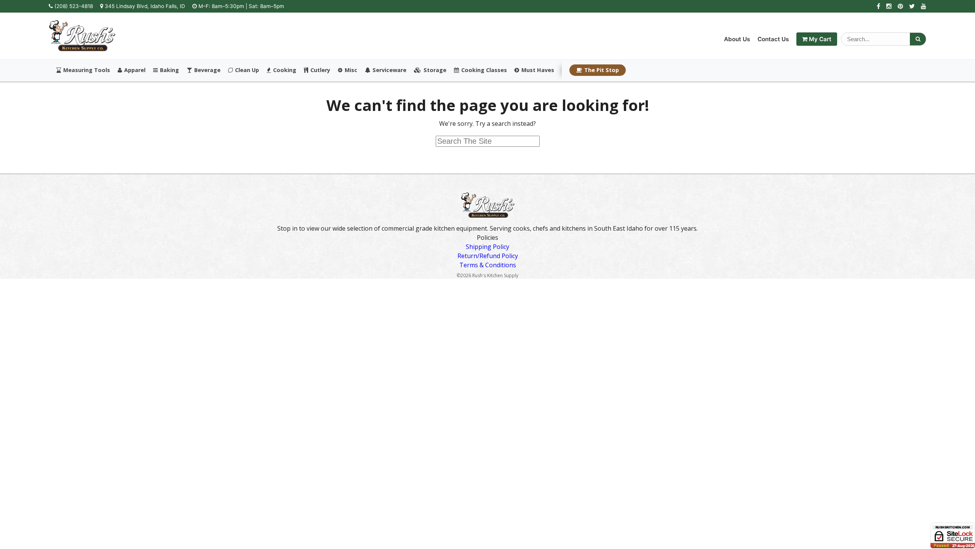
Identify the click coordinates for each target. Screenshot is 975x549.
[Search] (918, 39)
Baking (169, 70)
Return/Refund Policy (487, 256)
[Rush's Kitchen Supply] (82, 49)
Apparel (134, 70)
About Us (737, 39)
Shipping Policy (487, 246)
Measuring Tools (86, 70)
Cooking (284, 70)
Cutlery (320, 70)
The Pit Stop (601, 70)
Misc (351, 70)
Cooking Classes (484, 70)
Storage (435, 70)
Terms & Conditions (487, 265)
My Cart (819, 39)
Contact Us (773, 39)
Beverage (207, 70)
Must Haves (537, 70)
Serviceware (389, 70)
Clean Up (247, 70)
